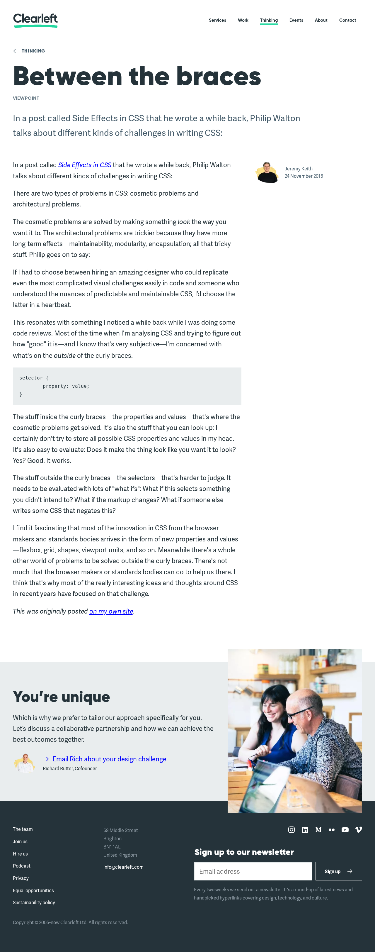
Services (217, 20)
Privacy (21, 878)
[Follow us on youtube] (345, 830)
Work (243, 20)
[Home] (35, 21)
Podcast (21, 865)
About (321, 20)
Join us (20, 841)
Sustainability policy (34, 902)
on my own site (111, 611)
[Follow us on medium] (318, 830)
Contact (347, 20)
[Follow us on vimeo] (358, 830)
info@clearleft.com (123, 866)
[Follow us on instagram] (291, 830)
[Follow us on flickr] (331, 830)
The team (23, 829)
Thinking (269, 20)
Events (296, 20)
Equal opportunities (33, 890)
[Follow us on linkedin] (304, 830)
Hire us (20, 853)
